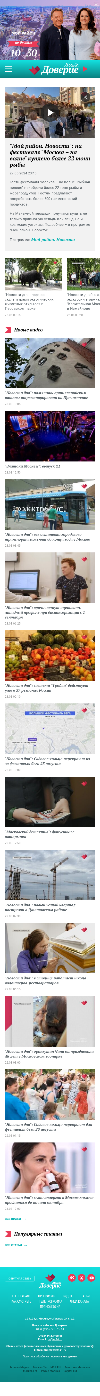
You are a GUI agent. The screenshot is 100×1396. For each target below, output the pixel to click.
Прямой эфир (50, 1306)
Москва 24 (40, 1367)
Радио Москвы (50, 1371)
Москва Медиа (19, 1367)
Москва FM (30, 1371)
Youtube (91, 1278)
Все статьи (13, 1245)
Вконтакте (72, 1278)
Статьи (85, 1296)
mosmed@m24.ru (54, 1349)
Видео (67, 1296)
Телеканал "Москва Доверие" (54, 69)
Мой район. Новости (53, 239)
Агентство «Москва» (77, 1367)
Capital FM (70, 1371)
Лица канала (79, 1301)
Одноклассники (81, 1278)
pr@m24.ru (55, 1339)
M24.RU (55, 1367)
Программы (46, 1296)
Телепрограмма (50, 1301)
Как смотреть (21, 1301)
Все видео (13, 1219)
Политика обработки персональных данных (50, 1356)
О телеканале (20, 1296)
